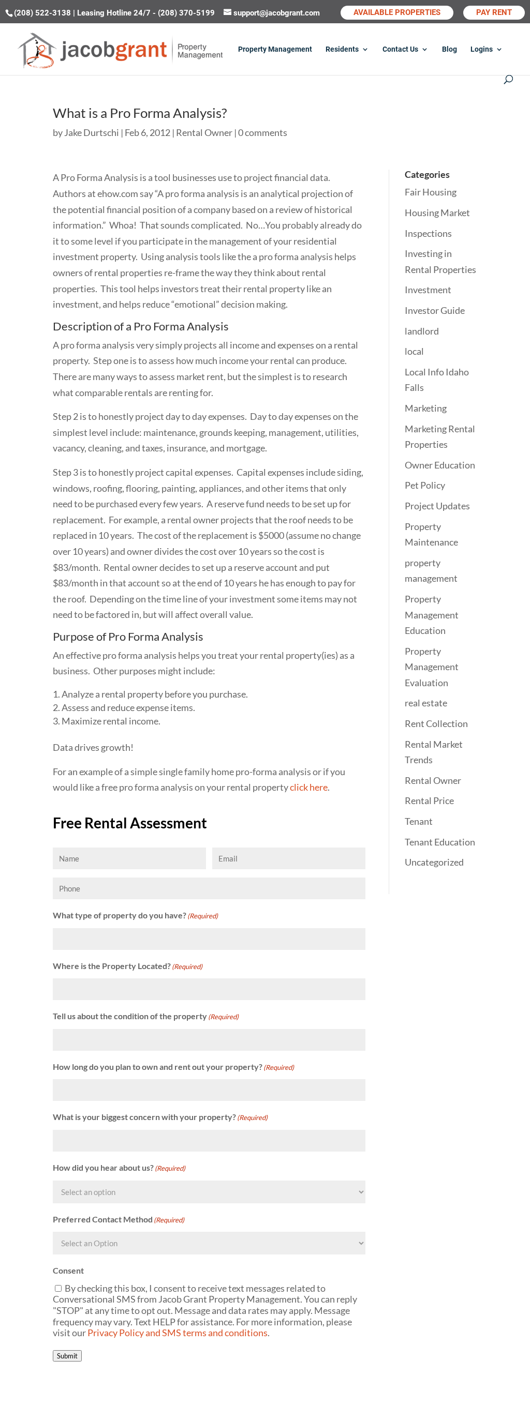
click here (309, 787)
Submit (67, 1356)
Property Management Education (432, 614)
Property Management (275, 49)
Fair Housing (431, 192)
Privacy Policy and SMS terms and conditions (177, 1332)
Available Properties (397, 13)
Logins (481, 49)
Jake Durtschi (91, 132)
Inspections (428, 233)
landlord (422, 331)
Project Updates (437, 505)
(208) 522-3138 (43, 13)
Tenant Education (440, 842)
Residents (342, 49)
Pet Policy (425, 485)
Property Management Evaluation (432, 666)
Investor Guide (435, 310)
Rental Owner (204, 132)
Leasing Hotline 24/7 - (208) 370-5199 (147, 13)
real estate (426, 702)
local (414, 351)
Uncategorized (434, 862)
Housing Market (437, 212)
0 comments (262, 132)
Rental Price (429, 800)
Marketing (426, 408)
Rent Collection (436, 723)
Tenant (419, 821)
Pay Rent (494, 13)
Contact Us (400, 49)
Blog (449, 49)
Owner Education (440, 465)
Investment (428, 289)
